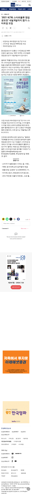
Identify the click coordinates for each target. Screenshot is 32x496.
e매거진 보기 (16, 287)
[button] (29, 1)
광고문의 (18, 438)
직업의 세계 (21, 9)
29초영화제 (14, 476)
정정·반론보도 (5, 444)
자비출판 (14, 1)
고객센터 (13, 444)
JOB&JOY (6, 14)
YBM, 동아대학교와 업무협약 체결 (15, 167)
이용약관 (25, 438)
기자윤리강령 (17, 441)
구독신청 (11, 438)
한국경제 (3, 470)
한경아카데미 (5, 473)
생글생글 (23, 473)
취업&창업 (12, 9)
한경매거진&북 (5, 1)
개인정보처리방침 (6, 441)
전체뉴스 (4, 9)
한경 (5, 431)
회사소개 (3, 438)
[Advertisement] (16, 321)
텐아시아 (13, 473)
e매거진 (24, 1)
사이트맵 (20, 444)
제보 (19, 1)
